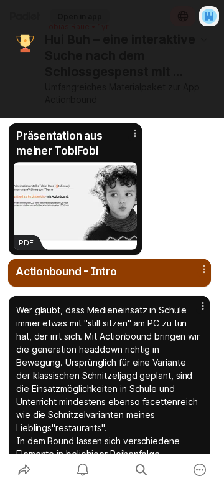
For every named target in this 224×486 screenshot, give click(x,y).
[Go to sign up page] (209, 16)
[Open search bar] (141, 470)
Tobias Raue (67, 26)
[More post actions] (127, 138)
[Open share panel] (24, 469)
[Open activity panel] (83, 469)
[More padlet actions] (200, 469)
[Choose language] (182, 16)
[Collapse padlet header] (204, 39)
